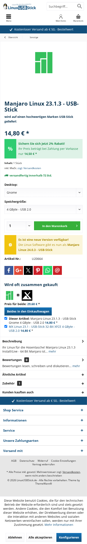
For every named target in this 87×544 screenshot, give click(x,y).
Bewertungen (12, 360)
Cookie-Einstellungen (63, 461)
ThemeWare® (43, 483)
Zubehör (11, 383)
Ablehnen (15, 537)
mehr (52, 351)
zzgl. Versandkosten (29, 168)
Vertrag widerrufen (43, 464)
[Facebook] (8, 270)
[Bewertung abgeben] (43, 127)
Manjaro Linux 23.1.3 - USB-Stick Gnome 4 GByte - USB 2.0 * (42, 321)
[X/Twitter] (28, 270)
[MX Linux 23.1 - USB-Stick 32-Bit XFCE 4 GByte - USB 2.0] (27, 295)
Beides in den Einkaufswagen (28, 311)
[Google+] (18, 270)
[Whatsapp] (47, 270)
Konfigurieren (69, 537)
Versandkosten (71, 472)
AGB (13, 461)
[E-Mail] (57, 270)
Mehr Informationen (59, 525)
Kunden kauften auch (18, 392)
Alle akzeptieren (40, 537)
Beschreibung (12, 341)
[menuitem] (78, 18)
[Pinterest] (38, 270)
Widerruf (43, 461)
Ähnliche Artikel (14, 374)
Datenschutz (27, 461)
